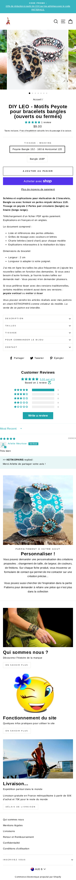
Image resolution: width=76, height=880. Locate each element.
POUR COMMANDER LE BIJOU (24, 340)
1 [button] (30, 93)
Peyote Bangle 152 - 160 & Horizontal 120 (37, 149)
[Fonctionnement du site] (38, 693)
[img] (8, 438)
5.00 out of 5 (47, 379)
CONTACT (11, 347)
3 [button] (36, 93)
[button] (33, 122)
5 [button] (41, 93)
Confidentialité (11, 842)
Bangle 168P (37, 159)
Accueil (37, 99)
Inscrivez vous (14, 860)
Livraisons (9, 831)
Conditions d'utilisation (16, 848)
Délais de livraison (21, 807)
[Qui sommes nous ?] (38, 627)
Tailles (10, 326)
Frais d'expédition (28, 131)
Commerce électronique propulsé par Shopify (38, 877)
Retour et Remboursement (18, 837)
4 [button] (38, 93)
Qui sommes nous (13, 819)
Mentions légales (13, 825)
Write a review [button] (38, 415)
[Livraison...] (38, 759)
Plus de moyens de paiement (38, 189)
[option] (38, 6)
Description (14, 318)
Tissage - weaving (38, 143)
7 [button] (47, 93)
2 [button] (33, 93)
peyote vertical (12, 293)
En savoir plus (17, 665)
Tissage (11, 333)
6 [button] (44, 93)
